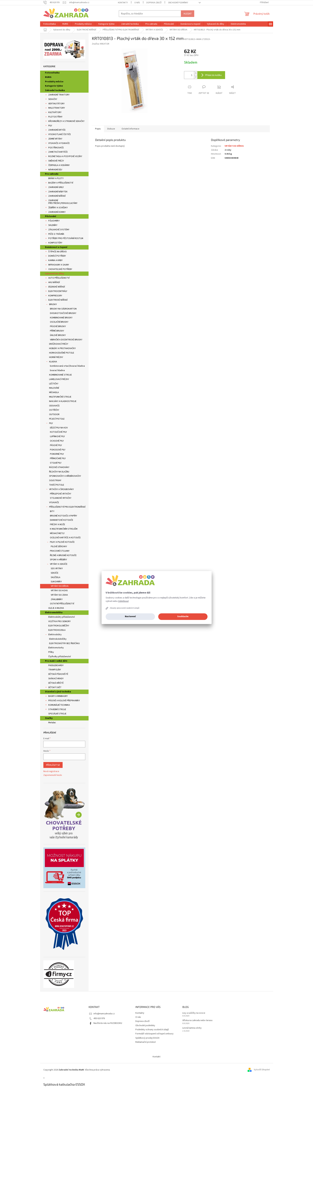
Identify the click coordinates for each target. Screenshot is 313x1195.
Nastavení (130, 616)
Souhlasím (182, 616)
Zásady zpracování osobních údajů (124, 608)
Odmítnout (123, 601)
